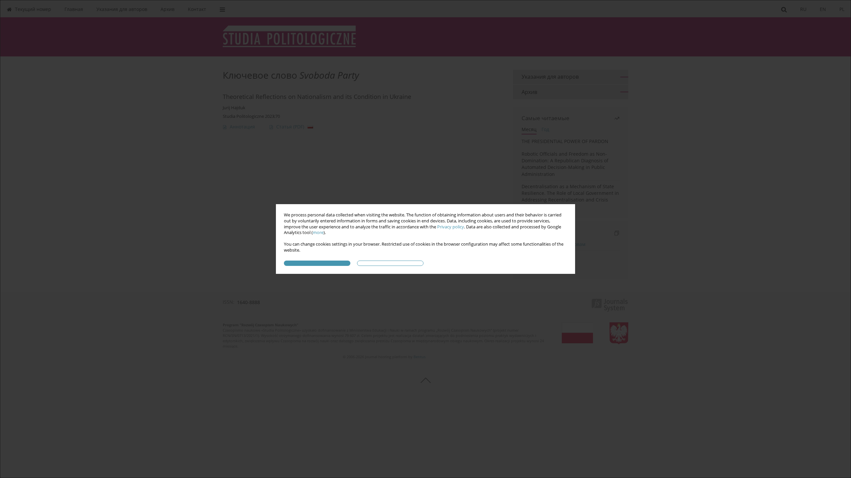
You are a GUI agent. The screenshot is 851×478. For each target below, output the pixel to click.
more (318, 232)
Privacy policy (450, 227)
